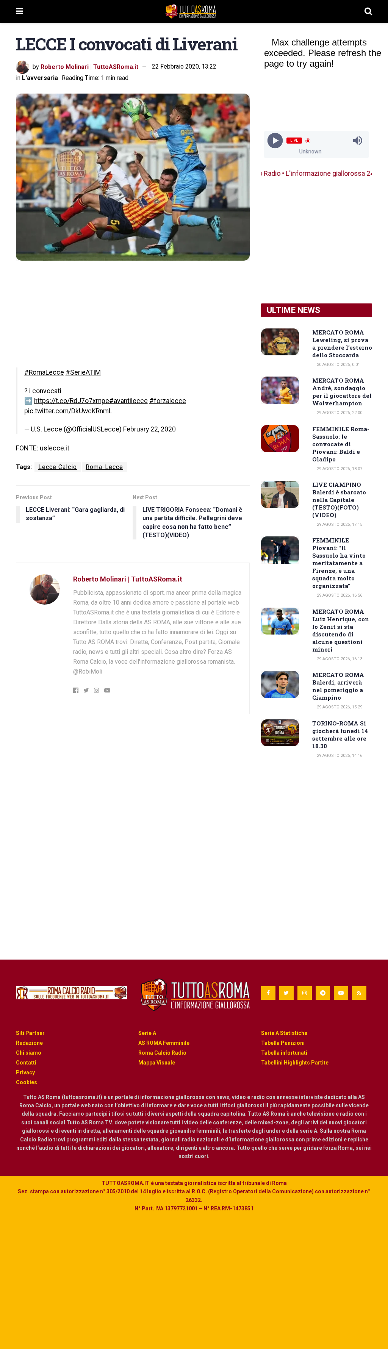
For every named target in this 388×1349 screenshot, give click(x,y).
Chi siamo (28, 1053)
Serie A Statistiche (284, 1033)
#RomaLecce (44, 372)
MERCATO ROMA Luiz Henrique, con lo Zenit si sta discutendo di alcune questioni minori (340, 630)
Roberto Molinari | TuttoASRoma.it (89, 66)
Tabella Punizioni (283, 1043)
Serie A (147, 1033)
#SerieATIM (83, 372)
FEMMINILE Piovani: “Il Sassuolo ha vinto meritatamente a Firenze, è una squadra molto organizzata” (339, 562)
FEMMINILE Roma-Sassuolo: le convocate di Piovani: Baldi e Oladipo (340, 444)
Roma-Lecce (104, 467)
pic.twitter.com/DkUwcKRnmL (68, 411)
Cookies (26, 1082)
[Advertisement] (316, 241)
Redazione (29, 1043)
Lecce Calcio (57, 467)
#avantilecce (128, 401)
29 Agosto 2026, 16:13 (339, 659)
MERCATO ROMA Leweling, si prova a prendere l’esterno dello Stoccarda (342, 343)
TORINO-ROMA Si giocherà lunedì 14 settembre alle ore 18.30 (340, 734)
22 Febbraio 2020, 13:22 (184, 66)
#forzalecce (167, 401)
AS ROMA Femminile (163, 1043)
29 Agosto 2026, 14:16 (339, 755)
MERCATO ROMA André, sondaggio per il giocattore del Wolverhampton (342, 392)
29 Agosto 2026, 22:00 (339, 412)
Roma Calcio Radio (162, 1053)
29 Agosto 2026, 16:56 (339, 595)
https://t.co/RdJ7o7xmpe (71, 401)
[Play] (275, 140)
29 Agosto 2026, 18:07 (339, 468)
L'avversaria (40, 77)
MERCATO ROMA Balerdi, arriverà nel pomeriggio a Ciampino (338, 686)
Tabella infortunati (284, 1053)
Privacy (25, 1072)
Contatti (26, 1063)
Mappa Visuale (156, 1063)
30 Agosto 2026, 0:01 (338, 364)
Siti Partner (30, 1033)
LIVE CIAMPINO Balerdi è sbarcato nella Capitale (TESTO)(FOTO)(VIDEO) (339, 500)
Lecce (53, 429)
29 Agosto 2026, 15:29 (339, 707)
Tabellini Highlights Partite (295, 1063)
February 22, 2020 (149, 429)
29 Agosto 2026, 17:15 (339, 524)
